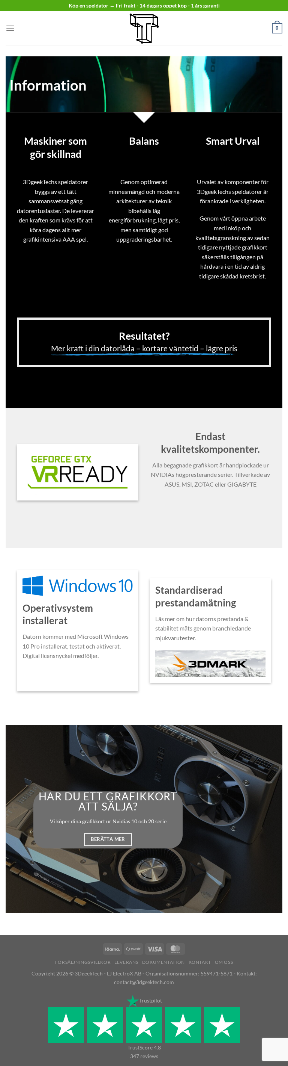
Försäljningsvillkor (83, 962)
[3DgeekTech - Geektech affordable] (144, 28)
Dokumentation (163, 962)
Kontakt (200, 962)
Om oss (224, 962)
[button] (10, 28)
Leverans (126, 962)
